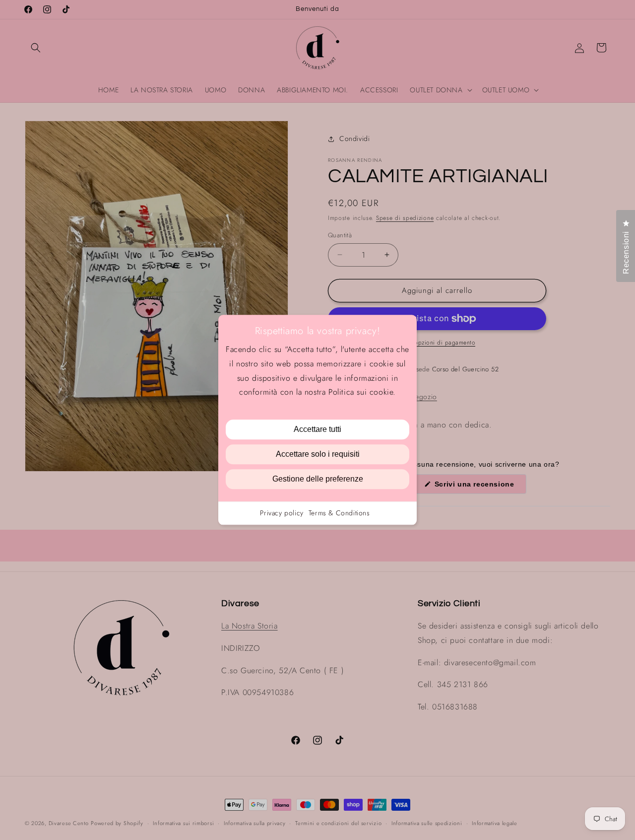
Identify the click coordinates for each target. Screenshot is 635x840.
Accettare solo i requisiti (318, 454)
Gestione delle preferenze (317, 479)
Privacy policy (281, 513)
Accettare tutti (317, 429)
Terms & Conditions (339, 513)
